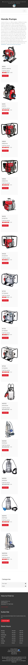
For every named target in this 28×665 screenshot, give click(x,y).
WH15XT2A (4, 218)
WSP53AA (4, 480)
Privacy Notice (14, 649)
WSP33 (4, 403)
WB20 (4, 141)
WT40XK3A (5, 368)
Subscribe (4, 620)
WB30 (4, 179)
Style (3, 586)
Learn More (5, 75)
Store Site (18, 3)
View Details (10, 64)
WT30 (4, 328)
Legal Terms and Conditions (14, 651)
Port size (4, 583)
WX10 (3, 66)
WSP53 (4, 478)
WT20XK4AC (5, 293)
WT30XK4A (5, 330)
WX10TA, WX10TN (6, 68)
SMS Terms (14, 652)
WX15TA (4, 106)
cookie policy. (18, 659)
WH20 (4, 254)
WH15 (4, 216)
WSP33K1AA (5, 405)
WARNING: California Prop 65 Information (11, 44)
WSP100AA (5, 555)
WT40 (4, 366)
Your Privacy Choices (13, 650)
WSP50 (4, 441)
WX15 (3, 104)
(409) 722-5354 (4, 607)
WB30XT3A (5, 181)
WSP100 (4, 553)
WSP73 (4, 516)
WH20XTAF (5, 255)
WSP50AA (4, 443)
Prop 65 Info (14, 653)
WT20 (4, 291)
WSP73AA (4, 518)
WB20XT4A (5, 143)
